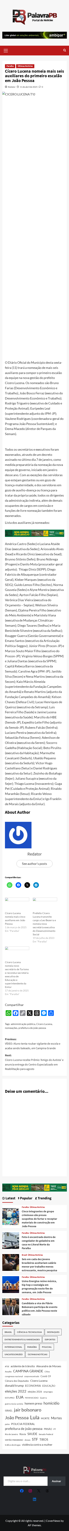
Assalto (8, 1371)
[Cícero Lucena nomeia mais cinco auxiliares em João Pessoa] (17, 905)
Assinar (56, 1481)
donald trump (14, 1385)
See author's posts (34, 864)
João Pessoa (17, 1417)
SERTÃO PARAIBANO (14, 1440)
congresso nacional (14, 1376)
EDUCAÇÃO (48, 1385)
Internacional (13, 1347)
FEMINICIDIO (32, 1397)
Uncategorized (14, 1354)
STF (35, 1439)
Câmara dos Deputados (17, 1380)
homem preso (33, 1403)
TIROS (43, 1439)
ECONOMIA (33, 1385)
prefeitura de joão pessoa (32, 1027)
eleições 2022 (15, 1391)
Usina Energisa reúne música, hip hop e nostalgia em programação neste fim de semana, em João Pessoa (39, 1286)
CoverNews (53, 1520)
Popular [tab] (25, 1198)
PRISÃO (48, 1429)
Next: (34, 1062)
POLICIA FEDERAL (23, 1423)
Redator (12, 87)
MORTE (45, 1418)
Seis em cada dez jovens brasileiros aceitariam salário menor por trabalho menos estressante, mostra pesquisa (39, 1264)
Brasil (24, 1255)
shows (27, 1440)
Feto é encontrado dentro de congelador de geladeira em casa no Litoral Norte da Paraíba (39, 1242)
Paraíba (10, 66)
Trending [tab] (44, 1198)
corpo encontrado (31, 1376)
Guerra (43, 1397)
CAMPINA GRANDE (28, 1371)
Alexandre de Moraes (48, 1366)
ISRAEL (9, 1410)
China (47, 1371)
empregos (48, 1391)
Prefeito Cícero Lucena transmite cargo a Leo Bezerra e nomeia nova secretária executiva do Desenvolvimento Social (44, 924)
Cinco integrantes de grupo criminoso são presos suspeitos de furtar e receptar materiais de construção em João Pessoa (39, 1219)
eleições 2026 (35, 1391)
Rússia (22, 1434)
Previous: (32, 1043)
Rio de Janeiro (11, 1434)
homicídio (51, 1403)
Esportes (50, 1339)
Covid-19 (46, 1376)
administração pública (23, 1023)
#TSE (7, 1366)
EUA (20, 1397)
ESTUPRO (10, 1397)
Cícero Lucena (44, 1023)
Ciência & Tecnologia (29, 1332)
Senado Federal (46, 1434)
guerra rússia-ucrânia (14, 1404)
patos (7, 1424)
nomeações (11, 1027)
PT (54, 1429)
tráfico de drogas (13, 1445)
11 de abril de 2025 (29, 87)
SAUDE (32, 1434)
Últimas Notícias (25, 66)
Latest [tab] (10, 1198)
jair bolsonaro (27, 1409)
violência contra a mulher (37, 1444)
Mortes (56, 1418)
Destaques (53, 1332)
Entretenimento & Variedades (22, 1339)
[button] (5, 50)
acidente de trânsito (23, 1366)
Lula (34, 1417)
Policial (47, 1347)
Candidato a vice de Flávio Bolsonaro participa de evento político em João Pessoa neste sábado (39, 1309)
